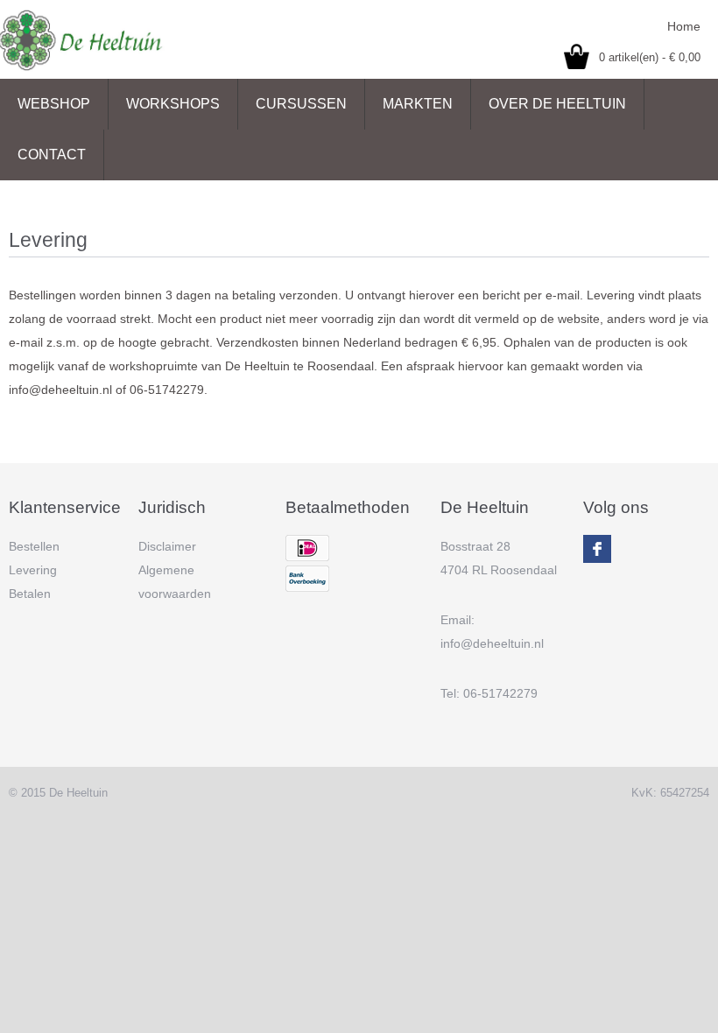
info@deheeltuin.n (490, 643)
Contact (52, 154)
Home (683, 26)
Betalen (30, 594)
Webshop (54, 103)
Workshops (173, 103)
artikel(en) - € (649, 57)
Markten (418, 103)
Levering (33, 570)
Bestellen (34, 546)
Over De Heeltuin (557, 103)
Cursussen (301, 103)
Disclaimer (167, 546)
